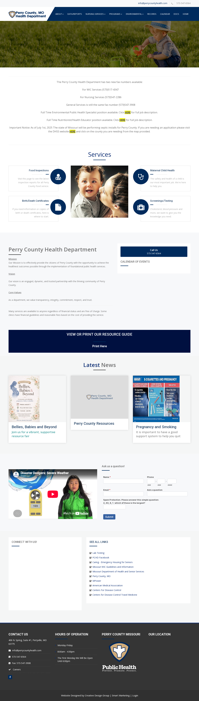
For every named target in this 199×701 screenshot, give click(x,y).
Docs (176, 14)
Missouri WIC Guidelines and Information (113, 566)
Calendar (165, 14)
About (58, 14)
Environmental (134, 14)
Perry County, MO (102, 576)
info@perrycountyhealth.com (152, 3)
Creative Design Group (97, 695)
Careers (17, 669)
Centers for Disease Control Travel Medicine (115, 594)
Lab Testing (98, 552)
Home (186, 14)
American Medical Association (108, 585)
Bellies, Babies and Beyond (34, 427)
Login (135, 695)
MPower (97, 580)
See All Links (98, 541)
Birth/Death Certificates (35, 200)
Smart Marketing (121, 695)
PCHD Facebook (101, 557)
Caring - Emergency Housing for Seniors (113, 562)
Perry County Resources (94, 423)
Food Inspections (39, 170)
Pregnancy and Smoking (156, 427)
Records (151, 14)
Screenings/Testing (161, 200)
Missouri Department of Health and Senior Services (118, 571)
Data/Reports (74, 14)
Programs (114, 14)
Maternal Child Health (162, 170)
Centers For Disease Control (107, 590)
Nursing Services (95, 14)
